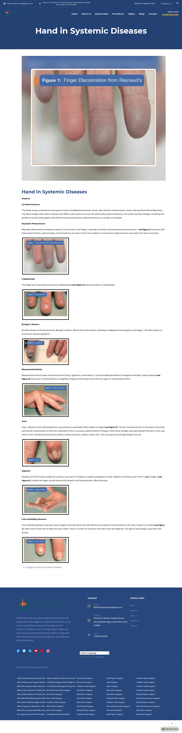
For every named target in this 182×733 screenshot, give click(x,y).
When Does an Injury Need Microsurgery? (31, 710)
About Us (86, 14)
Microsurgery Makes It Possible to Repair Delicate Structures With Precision (31, 694)
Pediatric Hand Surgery (86, 714)
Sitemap (133, 625)
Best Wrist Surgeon (54, 694)
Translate (100, 657)
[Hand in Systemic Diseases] (94, 118)
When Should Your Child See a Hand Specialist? (61, 678)
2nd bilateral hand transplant (58, 714)
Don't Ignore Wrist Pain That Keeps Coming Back (31, 714)
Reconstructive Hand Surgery (118, 706)
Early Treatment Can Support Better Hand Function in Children (31, 682)
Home (75, 14)
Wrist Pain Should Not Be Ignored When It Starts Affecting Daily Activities (31, 698)
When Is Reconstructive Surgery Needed (31, 690)
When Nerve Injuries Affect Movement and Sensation (31, 686)
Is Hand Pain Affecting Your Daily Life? (61, 686)
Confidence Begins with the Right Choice (61, 682)
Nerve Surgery (112, 686)
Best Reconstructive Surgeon (58, 690)
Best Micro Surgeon (84, 690)
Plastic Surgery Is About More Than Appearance (31, 706)
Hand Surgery (112, 682)
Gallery (131, 14)
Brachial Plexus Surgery (86, 710)
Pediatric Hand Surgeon (56, 702)
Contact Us (134, 620)
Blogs (142, 14)
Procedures (118, 14)
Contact (153, 14)
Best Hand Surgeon (54, 698)
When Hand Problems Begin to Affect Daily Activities (31, 702)
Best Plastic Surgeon (55, 706)
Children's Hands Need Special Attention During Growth (31, 678)
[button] (177, 3)
